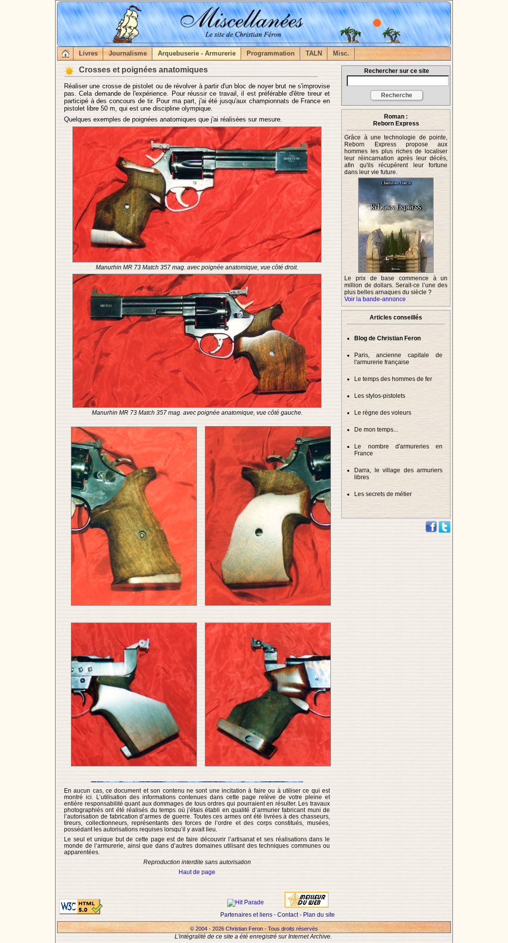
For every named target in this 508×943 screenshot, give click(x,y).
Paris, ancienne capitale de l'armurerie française (398, 359)
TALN (314, 53)
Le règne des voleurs (382, 412)
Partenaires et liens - (248, 914)
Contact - (290, 914)
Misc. (341, 53)
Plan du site (319, 914)
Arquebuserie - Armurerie (197, 53)
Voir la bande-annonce (375, 299)
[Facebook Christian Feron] (431, 530)
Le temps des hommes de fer (393, 379)
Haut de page (197, 872)
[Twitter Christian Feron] (444, 530)
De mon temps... (376, 429)
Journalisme (128, 53)
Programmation (271, 53)
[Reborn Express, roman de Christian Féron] (396, 179)
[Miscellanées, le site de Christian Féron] (64, 53)
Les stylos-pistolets (379, 395)
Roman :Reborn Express (396, 120)
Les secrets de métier (383, 494)
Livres (88, 53)
